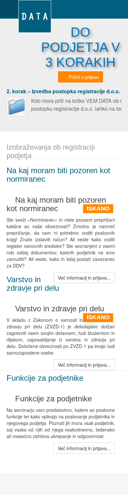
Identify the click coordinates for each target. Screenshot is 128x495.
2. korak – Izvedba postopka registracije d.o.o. (63, 91)
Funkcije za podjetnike (45, 378)
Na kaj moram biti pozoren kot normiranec (58, 174)
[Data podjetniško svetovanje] (34, 9)
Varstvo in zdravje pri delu (33, 283)
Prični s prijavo (83, 77)
